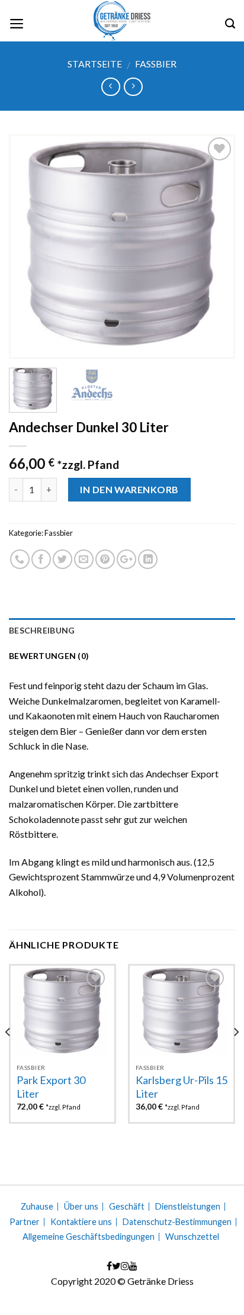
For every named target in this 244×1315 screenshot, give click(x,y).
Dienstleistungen (187, 1207)
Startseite (95, 63)
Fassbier (155, 63)
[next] (215, 246)
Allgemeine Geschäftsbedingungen (89, 1237)
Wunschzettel (192, 1237)
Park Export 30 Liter (51, 1086)
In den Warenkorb (129, 489)
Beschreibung (42, 630)
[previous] (28, 246)
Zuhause (37, 1207)
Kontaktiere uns (81, 1222)
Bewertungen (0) (49, 656)
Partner (24, 1222)
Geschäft (127, 1207)
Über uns (81, 1207)
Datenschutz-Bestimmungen (177, 1222)
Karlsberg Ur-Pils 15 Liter (181, 1086)
